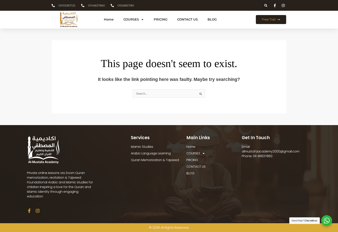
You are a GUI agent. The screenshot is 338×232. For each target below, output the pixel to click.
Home (109, 19)
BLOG (212, 19)
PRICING (160, 19)
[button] (266, 5)
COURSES (131, 19)
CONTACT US (187, 19)
